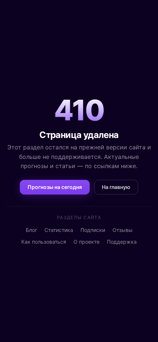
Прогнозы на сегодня (55, 187)
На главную (116, 187)
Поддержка (122, 242)
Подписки (92, 230)
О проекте (86, 242)
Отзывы (122, 230)
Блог (31, 230)
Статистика (58, 230)
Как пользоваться (43, 242)
